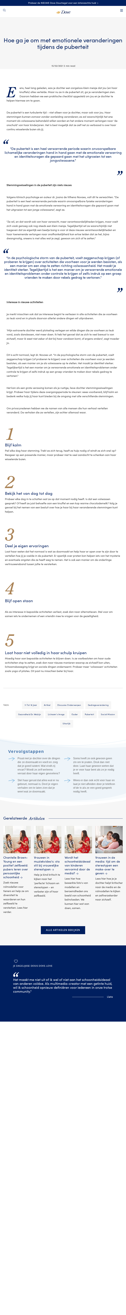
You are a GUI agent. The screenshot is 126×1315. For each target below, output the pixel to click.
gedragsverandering (98, 705)
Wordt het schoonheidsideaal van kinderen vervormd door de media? (78, 865)
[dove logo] (63, 11)
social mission (108, 714)
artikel (47, 705)
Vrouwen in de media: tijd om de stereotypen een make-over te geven (107, 865)
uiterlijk (66, 723)
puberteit (89, 714)
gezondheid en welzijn (29, 714)
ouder (75, 714)
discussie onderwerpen (69, 705)
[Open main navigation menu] (121, 10)
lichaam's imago (56, 714)
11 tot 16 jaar (31, 705)
